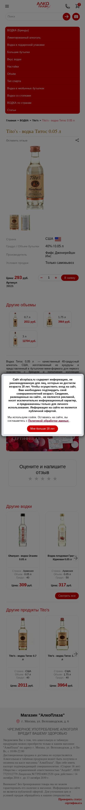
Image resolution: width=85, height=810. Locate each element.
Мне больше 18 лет (42, 428)
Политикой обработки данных (48, 420)
